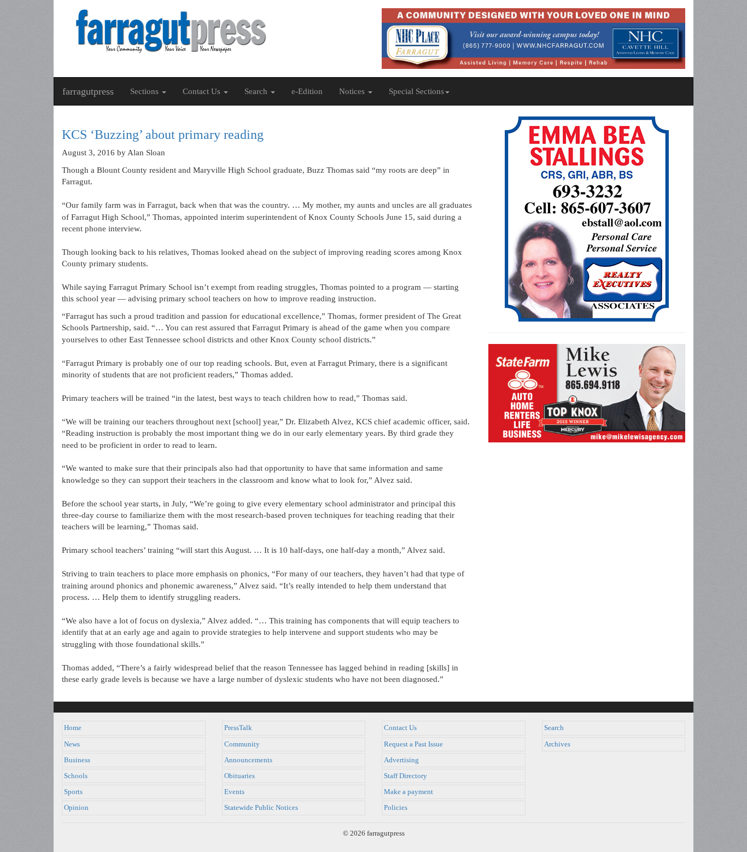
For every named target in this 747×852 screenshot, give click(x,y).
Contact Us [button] (203, 91)
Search (554, 728)
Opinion (76, 808)
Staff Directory (405, 776)
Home (72, 728)
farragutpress (88, 91)
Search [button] (257, 91)
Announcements (248, 760)
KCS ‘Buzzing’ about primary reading (163, 134)
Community (242, 744)
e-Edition (307, 91)
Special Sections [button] (416, 91)
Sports (73, 792)
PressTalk (238, 728)
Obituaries (239, 776)
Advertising (401, 760)
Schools (75, 776)
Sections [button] (145, 91)
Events (234, 792)
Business (77, 760)
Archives (557, 744)
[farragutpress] (213, 31)
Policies (395, 808)
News (72, 744)
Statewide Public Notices (261, 808)
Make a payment (408, 792)
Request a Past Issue (413, 744)
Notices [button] (353, 91)
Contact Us (400, 728)
